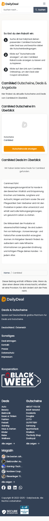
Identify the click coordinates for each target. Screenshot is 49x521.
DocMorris (31, 413)
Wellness (6, 438)
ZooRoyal (30, 438)
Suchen (41, 9)
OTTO (29, 419)
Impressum (7, 356)
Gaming (5, 425)
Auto (4, 406)
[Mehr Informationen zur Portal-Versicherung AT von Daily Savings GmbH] (24, 510)
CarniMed (8, 140)
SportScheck (32, 428)
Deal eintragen (9, 341)
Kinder (5, 432)
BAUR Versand (33, 409)
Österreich (21, 327)
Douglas (30, 416)
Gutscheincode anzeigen (24, 148)
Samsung (30, 425)
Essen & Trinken (9, 416)
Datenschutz (8, 352)
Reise (4, 435)
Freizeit (5, 422)
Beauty (5, 409)
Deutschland (8, 327)
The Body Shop (33, 435)
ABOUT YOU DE (33, 406)
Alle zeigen (7, 443)
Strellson (30, 432)
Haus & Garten (9, 428)
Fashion (5, 419)
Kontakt (5, 344)
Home (7, 272)
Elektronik (6, 413)
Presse (5, 349)
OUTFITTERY (31, 422)
